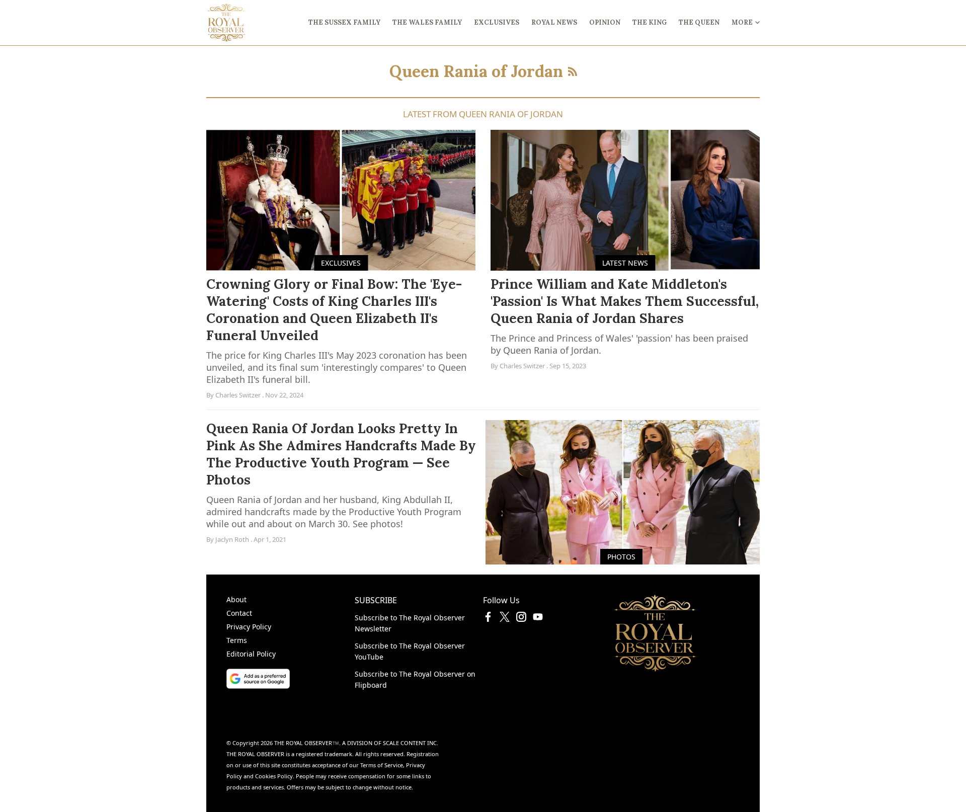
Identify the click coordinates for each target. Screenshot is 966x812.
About (236, 599)
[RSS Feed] (572, 71)
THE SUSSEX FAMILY (344, 22)
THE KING (649, 22)
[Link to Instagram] (521, 618)
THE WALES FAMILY (427, 22)
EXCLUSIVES (496, 22)
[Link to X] (505, 618)
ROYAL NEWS (554, 22)
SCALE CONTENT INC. (410, 743)
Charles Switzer (238, 394)
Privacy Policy (248, 626)
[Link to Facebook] (488, 618)
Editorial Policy (251, 654)
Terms (236, 640)
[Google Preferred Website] (290, 679)
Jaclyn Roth (232, 539)
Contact (239, 613)
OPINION (604, 22)
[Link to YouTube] (538, 618)
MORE (742, 22)
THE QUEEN (699, 22)
